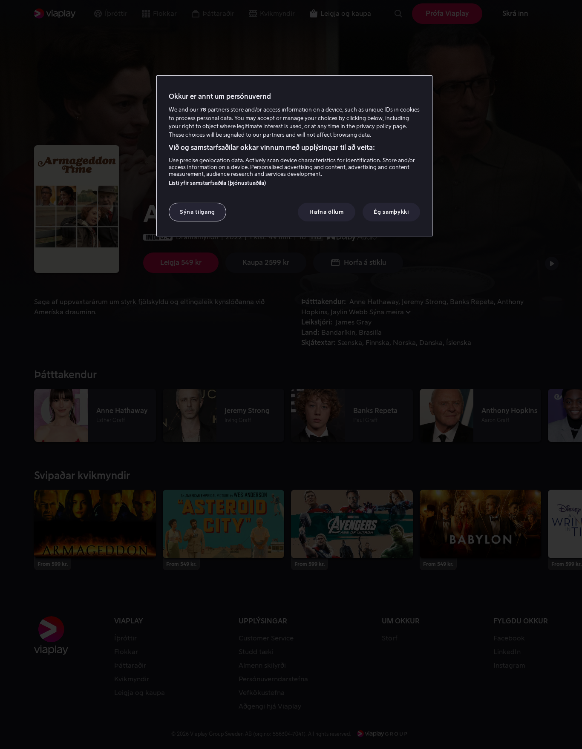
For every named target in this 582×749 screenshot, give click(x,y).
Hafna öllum (326, 212)
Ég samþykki (391, 212)
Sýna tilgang (197, 212)
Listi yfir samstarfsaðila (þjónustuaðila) (217, 183)
